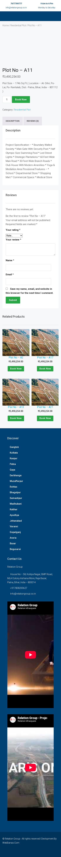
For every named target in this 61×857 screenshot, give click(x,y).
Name (10, 260)
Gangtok (14, 447)
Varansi (14, 526)
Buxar (13, 543)
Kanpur (13, 458)
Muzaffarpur (16, 481)
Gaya (12, 469)
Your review (13, 239)
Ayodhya (14, 515)
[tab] (12, 121)
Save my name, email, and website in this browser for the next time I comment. (29, 290)
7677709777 (16, 3)
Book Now (21, 99)
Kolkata (14, 452)
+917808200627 (18, 588)
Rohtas (13, 486)
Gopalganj (15, 532)
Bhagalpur (15, 492)
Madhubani (16, 503)
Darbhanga (15, 475)
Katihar (13, 509)
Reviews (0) (33, 121)
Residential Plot (18, 25)
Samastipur (16, 498)
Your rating (13, 229)
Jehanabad (16, 520)
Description (13, 121)
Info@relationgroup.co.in (16, 7)
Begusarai (15, 549)
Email (10, 274)
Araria (13, 537)
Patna (13, 464)
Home (5, 25)
